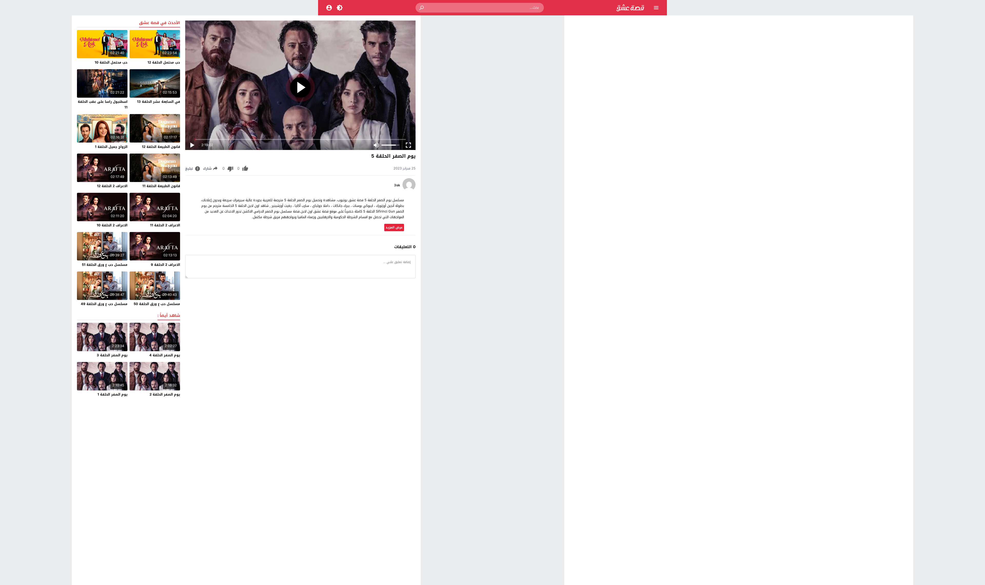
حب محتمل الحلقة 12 (163, 62)
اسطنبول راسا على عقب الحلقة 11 (102, 104)
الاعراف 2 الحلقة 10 (112, 225)
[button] (422, 8)
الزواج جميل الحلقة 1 (111, 147)
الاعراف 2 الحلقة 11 (165, 225)
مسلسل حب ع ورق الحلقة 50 (157, 304)
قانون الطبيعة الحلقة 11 (161, 186)
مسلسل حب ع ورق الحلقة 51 (104, 264)
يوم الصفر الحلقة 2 (165, 394)
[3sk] (409, 190)
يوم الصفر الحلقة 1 (112, 394)
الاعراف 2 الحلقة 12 (112, 186)
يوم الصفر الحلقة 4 (164, 355)
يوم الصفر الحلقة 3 (112, 355)
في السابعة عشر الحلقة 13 (158, 101)
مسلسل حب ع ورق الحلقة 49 (104, 304)
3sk (397, 185)
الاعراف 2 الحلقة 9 (165, 264)
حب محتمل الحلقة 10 (111, 62)
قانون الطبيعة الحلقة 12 (161, 147)
